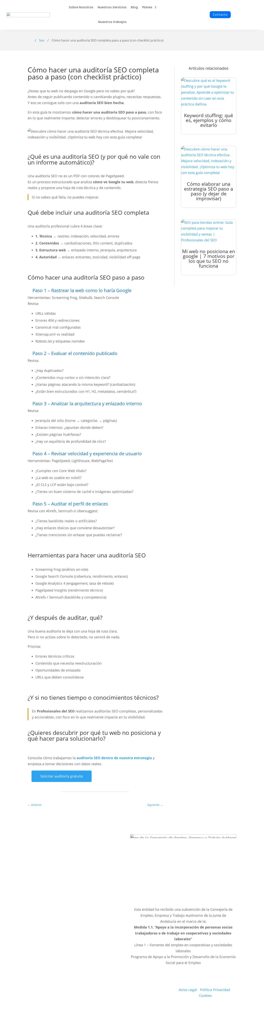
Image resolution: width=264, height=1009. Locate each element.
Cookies (205, 995)
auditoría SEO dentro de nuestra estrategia (114, 757)
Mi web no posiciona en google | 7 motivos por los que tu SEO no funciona (208, 258)
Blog (134, 7)
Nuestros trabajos (112, 22)
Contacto (220, 14)
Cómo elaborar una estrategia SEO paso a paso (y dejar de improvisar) (208, 191)
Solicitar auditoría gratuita (61, 776)
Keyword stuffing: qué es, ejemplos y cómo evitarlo (208, 120)
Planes (147, 7)
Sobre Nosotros (81, 7)
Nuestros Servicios (112, 7)
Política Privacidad (215, 989)
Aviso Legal (188, 989)
